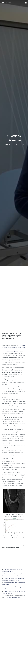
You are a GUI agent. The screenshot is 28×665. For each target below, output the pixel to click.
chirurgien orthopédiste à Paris (17, 347)
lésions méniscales (10, 456)
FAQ (5, 144)
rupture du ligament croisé (11, 351)
